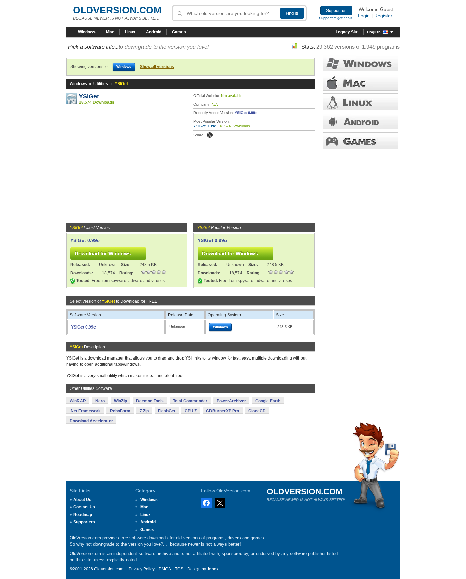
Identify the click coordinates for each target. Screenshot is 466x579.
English (374, 32)
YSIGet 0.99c (246, 113)
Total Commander (190, 401)
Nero (100, 401)
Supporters (84, 522)
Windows (87, 32)
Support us (336, 10)
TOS (179, 569)
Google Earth (267, 401)
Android (153, 32)
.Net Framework (85, 411)
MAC (360, 82)
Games (179, 32)
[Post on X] (210, 135)
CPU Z (191, 411)
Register (383, 15)
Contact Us (84, 507)
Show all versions (157, 66)
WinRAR (78, 401)
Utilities (100, 83)
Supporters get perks (335, 18)
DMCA (165, 569)
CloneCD (257, 411)
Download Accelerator (91, 420)
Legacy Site (347, 32)
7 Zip (144, 411)
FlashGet (166, 411)
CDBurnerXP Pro (222, 411)
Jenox (212, 569)
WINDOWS (360, 63)
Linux (130, 32)
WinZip (120, 401)
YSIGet (89, 96)
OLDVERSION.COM (117, 10)
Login (364, 15)
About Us (82, 499)
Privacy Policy (142, 569)
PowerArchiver (231, 401)
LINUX (360, 101)
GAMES (360, 140)
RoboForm (120, 411)
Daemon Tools (150, 401)
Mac (110, 32)
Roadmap (82, 514)
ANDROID (360, 121)
